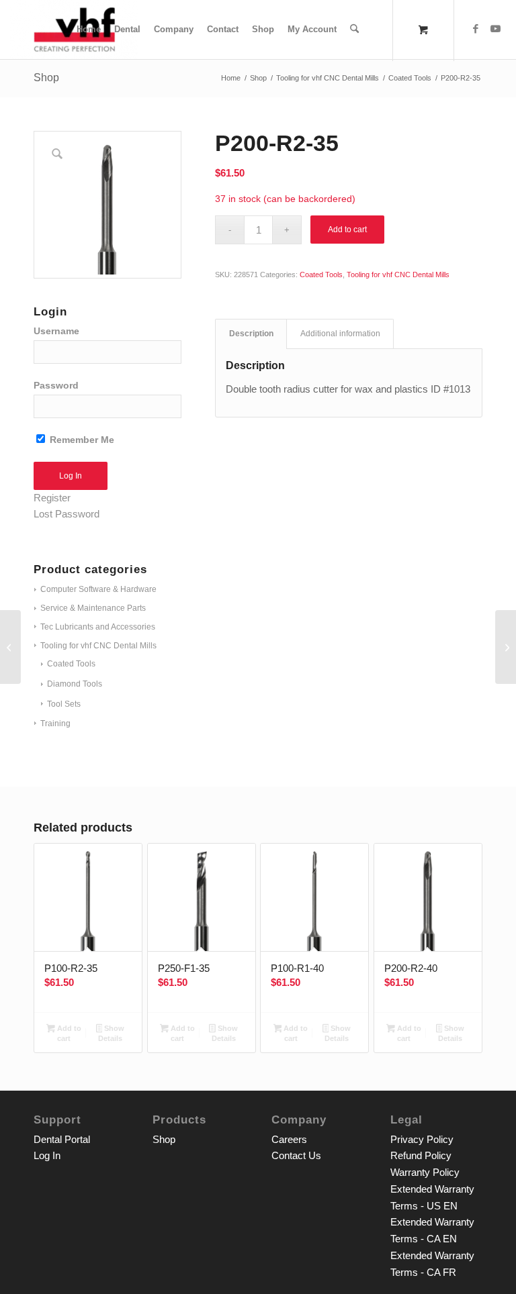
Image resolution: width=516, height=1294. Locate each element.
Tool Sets (64, 704)
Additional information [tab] (340, 333)
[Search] (354, 29)
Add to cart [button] (68, 1033)
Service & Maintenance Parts (93, 608)
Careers (289, 1139)
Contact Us (296, 1155)
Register (52, 497)
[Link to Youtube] (496, 29)
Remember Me (80, 440)
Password (56, 386)
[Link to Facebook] (476, 29)
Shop (46, 77)
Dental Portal (62, 1139)
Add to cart (347, 229)
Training (55, 723)
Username (56, 331)
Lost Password (66, 513)
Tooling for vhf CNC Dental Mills (98, 645)
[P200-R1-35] (505, 647)
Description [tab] (251, 333)
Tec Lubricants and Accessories (97, 627)
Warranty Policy (425, 1172)
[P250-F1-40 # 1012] (10, 647)
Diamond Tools (74, 684)
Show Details (111, 1033)
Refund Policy (421, 1155)
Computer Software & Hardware (98, 589)
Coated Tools (71, 663)
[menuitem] (89, 29)
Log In (47, 1155)
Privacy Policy (422, 1139)
